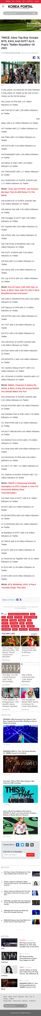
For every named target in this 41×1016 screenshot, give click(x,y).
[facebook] (17, 844)
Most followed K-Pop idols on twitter (18, 614)
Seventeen (22, 620)
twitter (32, 614)
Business (21, 996)
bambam (5, 620)
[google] (27, 844)
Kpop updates (6, 629)
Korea (15, 996)
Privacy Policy (7, 1001)
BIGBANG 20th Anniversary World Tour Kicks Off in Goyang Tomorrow (16, 911)
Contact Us (32, 1001)
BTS (4, 617)
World (10, 996)
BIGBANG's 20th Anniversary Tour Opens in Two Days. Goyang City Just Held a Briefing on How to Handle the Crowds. (20, 721)
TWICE (10, 617)
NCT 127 (5, 623)
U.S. (13, 1)
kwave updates (34, 629)
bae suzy (29, 623)
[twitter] (22, 844)
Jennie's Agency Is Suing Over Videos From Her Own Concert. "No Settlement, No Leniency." (17, 883)
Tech (26, 996)
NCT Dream (14, 623)
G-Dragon (13, 620)
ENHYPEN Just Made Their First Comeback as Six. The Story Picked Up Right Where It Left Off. (17, 902)
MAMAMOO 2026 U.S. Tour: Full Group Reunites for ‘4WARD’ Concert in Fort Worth (19, 752)
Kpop (23, 626)
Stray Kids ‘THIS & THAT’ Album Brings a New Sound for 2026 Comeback (18, 782)
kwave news (23, 629)
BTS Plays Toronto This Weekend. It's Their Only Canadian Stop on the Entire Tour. (17, 873)
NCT (29, 620)
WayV (22, 623)
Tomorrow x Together (30, 617)
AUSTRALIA (30, 1)
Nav (3, 6)
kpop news (30, 626)
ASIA (24, 1)
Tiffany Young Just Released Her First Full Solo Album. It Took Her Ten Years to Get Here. (17, 892)
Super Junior (15, 626)
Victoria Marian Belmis (11, 53)
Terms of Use (17, 1001)
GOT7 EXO (18, 617)
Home (5, 996)
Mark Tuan (5, 626)
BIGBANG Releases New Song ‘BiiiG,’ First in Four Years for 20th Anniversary (17, 921)
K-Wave (11, 999)
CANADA (37, 1)
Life (31, 996)
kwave (15, 629)
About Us (25, 1001)
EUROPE (18, 1)
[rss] (32, 844)
